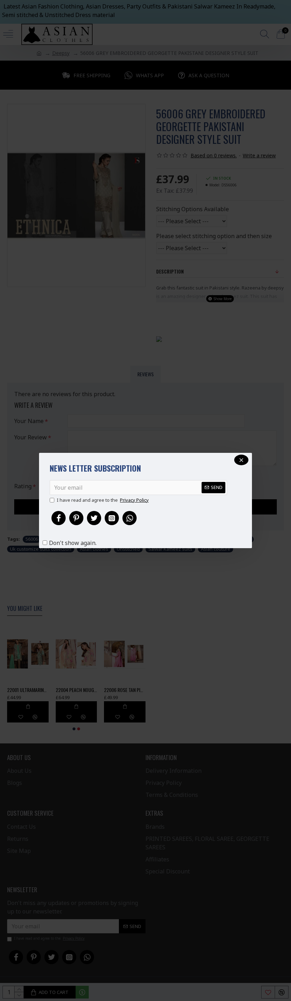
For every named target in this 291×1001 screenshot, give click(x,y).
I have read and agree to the (103, 500)
